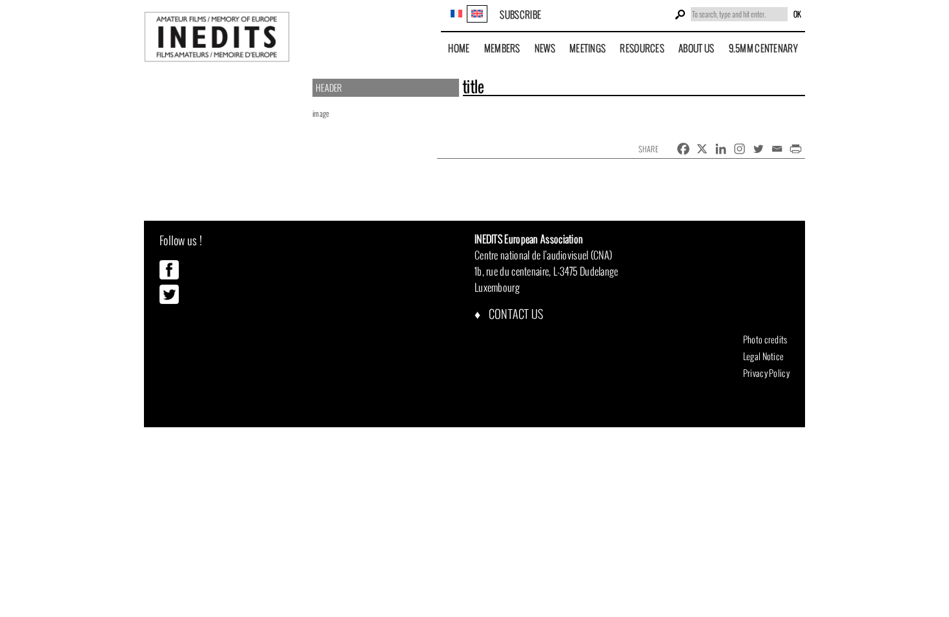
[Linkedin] (721, 149)
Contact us (514, 314)
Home (458, 48)
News (545, 48)
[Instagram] (739, 149)
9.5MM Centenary (764, 48)
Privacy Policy (766, 373)
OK (797, 14)
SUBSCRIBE (520, 14)
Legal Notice (763, 356)
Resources (642, 48)
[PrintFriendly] (796, 149)
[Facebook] (683, 149)
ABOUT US (696, 48)
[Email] (777, 149)
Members (502, 48)
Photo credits (765, 339)
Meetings (587, 48)
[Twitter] (758, 149)
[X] (702, 149)
